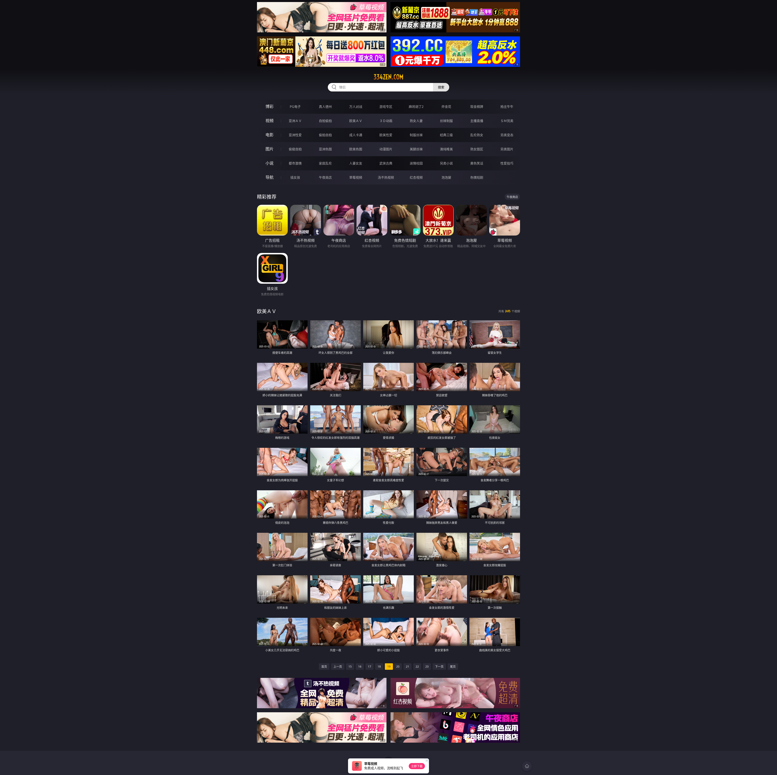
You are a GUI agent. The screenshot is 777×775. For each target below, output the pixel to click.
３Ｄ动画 (385, 121)
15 (350, 666)
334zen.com (388, 77)
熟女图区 (476, 149)
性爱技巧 (506, 163)
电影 (269, 135)
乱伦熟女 (476, 135)
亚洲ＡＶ (295, 121)
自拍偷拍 (325, 121)
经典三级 (446, 135)
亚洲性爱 (295, 135)
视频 (269, 120)
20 (397, 666)
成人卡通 (355, 135)
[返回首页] (527, 766)
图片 (269, 149)
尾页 (453, 666)
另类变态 (506, 135)
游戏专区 (385, 106)
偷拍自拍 (325, 135)
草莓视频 (355, 177)
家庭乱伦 (325, 163)
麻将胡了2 (416, 106)
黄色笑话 (476, 163)
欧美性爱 (385, 135)
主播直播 (476, 121)
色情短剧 (476, 177)
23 (427, 666)
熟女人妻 (416, 121)
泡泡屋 (446, 177)
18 (379, 666)
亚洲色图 (325, 149)
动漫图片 (385, 149)
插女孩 (295, 177)
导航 (269, 177)
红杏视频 (416, 177)
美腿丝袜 (416, 149)
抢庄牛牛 (506, 106)
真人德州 (325, 106)
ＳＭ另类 (506, 121)
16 (359, 666)
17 (369, 666)
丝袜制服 (446, 121)
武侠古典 (385, 163)
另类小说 (446, 163)
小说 (269, 163)
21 (407, 666)
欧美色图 (355, 149)
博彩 (269, 106)
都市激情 (295, 163)
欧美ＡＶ (355, 121)
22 (417, 666)
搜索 (441, 87)
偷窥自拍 (295, 149)
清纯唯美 (446, 149)
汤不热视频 (386, 177)
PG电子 (295, 106)
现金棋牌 (476, 106)
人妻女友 (355, 163)
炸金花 (446, 106)
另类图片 (506, 149)
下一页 (439, 666)
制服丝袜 (416, 135)
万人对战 (355, 106)
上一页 (337, 666)
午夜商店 (325, 177)
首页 (324, 666)
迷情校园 (416, 163)
